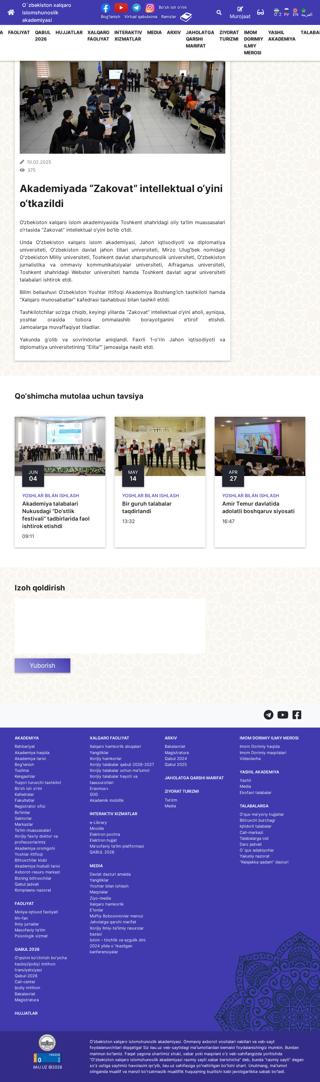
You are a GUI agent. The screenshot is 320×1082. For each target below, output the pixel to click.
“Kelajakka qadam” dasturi (264, 862)
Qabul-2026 (26, 976)
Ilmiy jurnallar (27, 924)
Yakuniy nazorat (255, 856)
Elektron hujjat (103, 840)
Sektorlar (23, 818)
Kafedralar (24, 794)
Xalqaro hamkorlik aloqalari (115, 746)
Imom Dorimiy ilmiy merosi (253, 42)
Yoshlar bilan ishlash (109, 886)
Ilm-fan (21, 918)
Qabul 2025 (176, 764)
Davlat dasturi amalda (110, 874)
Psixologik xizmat (31, 936)
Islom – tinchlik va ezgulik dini (117, 940)
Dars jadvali (251, 844)
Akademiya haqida (32, 752)
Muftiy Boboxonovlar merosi (116, 916)
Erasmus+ (99, 788)
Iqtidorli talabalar (256, 826)
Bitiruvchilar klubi (31, 860)
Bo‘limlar (22, 812)
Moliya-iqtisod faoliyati (36, 912)
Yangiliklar (99, 752)
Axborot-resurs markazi (37, 872)
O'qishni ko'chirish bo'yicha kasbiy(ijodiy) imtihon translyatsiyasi (41, 963)
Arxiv (174, 32)
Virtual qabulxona (140, 16)
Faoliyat (19, 32)
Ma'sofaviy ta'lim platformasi (117, 846)
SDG (94, 794)
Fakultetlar (25, 800)
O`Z (278, 14)
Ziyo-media (100, 898)
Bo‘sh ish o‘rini (28, 788)
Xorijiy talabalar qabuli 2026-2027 (122, 764)
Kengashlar (25, 776)
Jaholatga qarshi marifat (200, 39)
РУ (286, 14)
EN (295, 14)
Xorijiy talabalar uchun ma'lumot (120, 770)
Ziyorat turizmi (229, 36)
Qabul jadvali (27, 884)
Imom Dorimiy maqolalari (263, 752)
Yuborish (42, 665)
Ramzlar (168, 16)
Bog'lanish (110, 16)
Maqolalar (99, 892)
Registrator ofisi (30, 806)
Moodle (97, 828)
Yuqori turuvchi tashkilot (38, 782)
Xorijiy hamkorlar (106, 758)
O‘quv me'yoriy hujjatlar (262, 814)
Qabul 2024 (176, 758)
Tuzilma (22, 770)
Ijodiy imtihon (27, 987)
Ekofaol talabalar (256, 792)
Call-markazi (251, 832)
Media (154, 32)
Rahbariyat (25, 746)
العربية (306, 14)
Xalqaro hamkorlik (107, 904)
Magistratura (27, 1000)
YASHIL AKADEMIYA (282, 36)
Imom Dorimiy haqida (260, 746)
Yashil (245, 780)
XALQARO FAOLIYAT (98, 36)
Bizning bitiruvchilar (33, 878)
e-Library (98, 822)
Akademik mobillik (107, 800)
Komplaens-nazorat (33, 890)
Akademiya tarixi (30, 758)
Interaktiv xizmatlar (128, 36)
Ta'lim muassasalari (33, 830)
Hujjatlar (69, 32)
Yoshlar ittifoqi (29, 854)
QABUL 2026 (43, 36)
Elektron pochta (105, 834)
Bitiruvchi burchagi (257, 820)
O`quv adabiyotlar (257, 850)
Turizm (171, 800)
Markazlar (24, 824)
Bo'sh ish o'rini (173, 7)
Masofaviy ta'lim (30, 930)
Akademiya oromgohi (35, 848)
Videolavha (250, 758)
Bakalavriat (25, 994)
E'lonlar (96, 910)
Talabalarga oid (254, 838)
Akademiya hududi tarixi (37, 866)
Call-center (25, 981)
